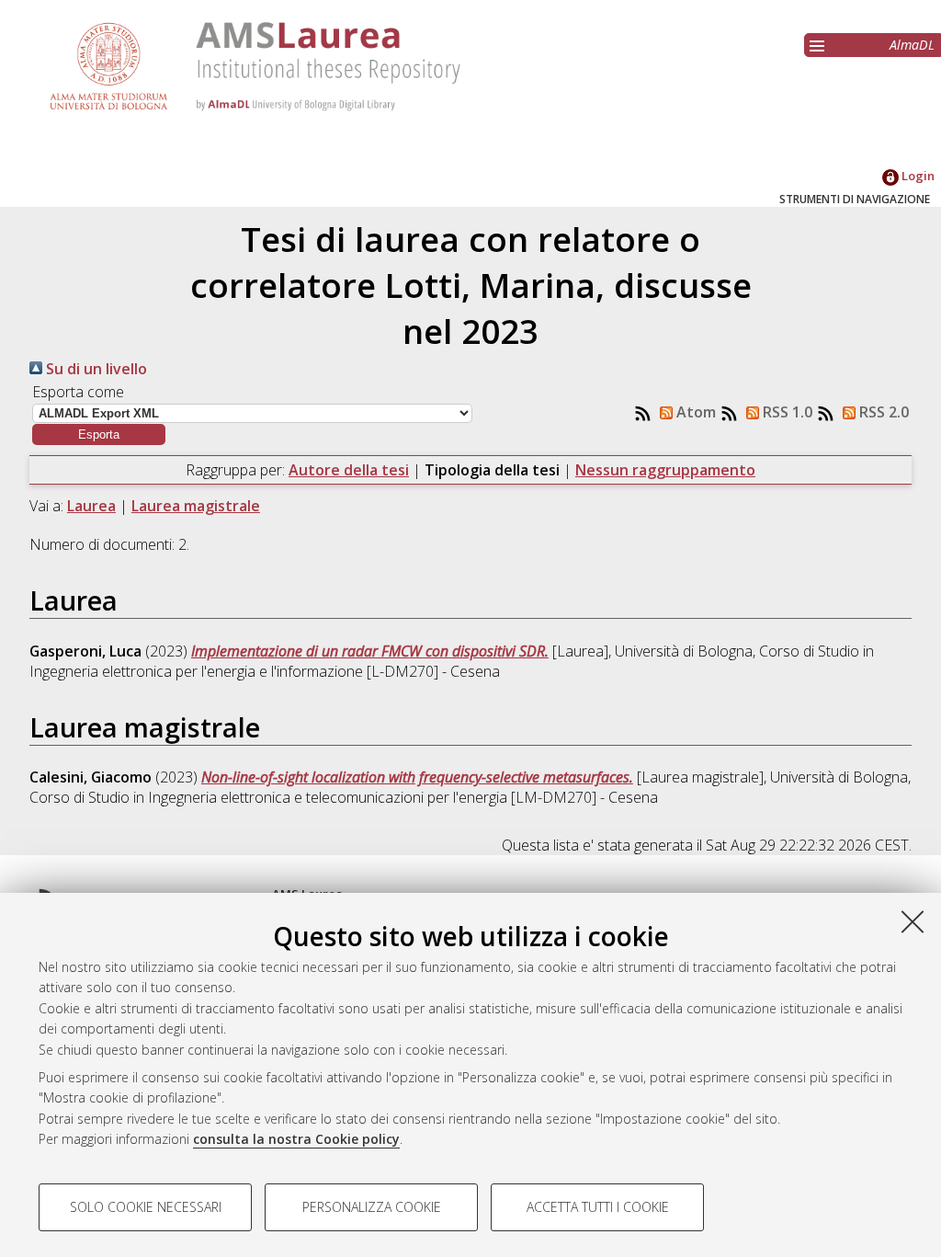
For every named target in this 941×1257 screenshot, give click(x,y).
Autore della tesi (349, 470)
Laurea (91, 506)
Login (917, 175)
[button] (98, 434)
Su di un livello (94, 369)
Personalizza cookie (371, 1207)
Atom (694, 412)
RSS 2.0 (882, 412)
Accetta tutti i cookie (598, 1207)
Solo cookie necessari (145, 1207)
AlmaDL (912, 44)
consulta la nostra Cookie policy (296, 1139)
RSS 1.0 (785, 412)
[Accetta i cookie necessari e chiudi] (912, 921)
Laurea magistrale (195, 506)
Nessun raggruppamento (665, 470)
